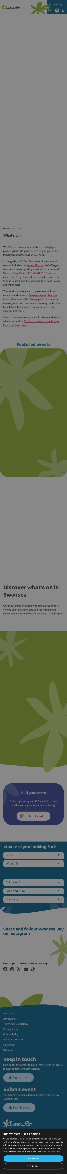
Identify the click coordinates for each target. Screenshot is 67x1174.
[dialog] (33, 587)
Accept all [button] (33, 1158)
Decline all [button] (33, 1166)
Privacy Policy (53, 1151)
